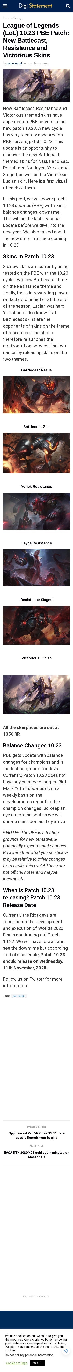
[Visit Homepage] (36, 6)
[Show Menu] (5, 6)
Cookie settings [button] (16, 1363)
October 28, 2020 (38, 63)
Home (6, 18)
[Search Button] (68, 6)
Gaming (17, 18)
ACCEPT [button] (37, 1362)
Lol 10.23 (19, 996)
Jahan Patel (14, 63)
